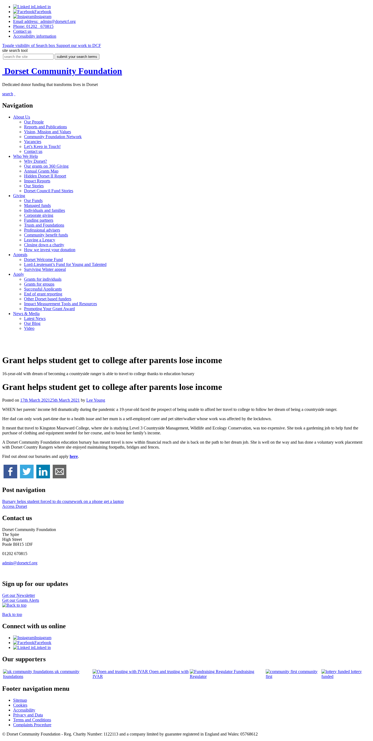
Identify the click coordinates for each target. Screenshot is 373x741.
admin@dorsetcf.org (44, 21)
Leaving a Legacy (39, 240)
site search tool (15, 50)
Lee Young (95, 400)
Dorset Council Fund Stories (48, 190)
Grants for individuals (42, 279)
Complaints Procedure (32, 724)
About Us (21, 117)
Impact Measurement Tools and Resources (60, 303)
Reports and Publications (45, 127)
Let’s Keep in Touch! (42, 146)
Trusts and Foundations (44, 225)
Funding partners (38, 220)
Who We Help (25, 156)
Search (28, 45)
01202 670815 (33, 26)
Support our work (78, 45)
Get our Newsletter (18, 595)
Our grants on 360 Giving (46, 166)
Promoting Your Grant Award (49, 308)
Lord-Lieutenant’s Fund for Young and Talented (65, 264)
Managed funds (37, 205)
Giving (19, 195)
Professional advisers (42, 230)
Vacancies (32, 141)
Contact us (33, 151)
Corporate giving (38, 215)
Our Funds (33, 200)
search (7, 93)
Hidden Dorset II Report (45, 176)
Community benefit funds (46, 235)
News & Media (26, 313)
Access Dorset (14, 506)
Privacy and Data (28, 715)
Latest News (35, 318)
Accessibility (34, 36)
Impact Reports (37, 181)
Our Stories (34, 185)
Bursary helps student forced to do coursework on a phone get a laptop (63, 501)
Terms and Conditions (32, 720)
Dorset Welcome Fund (43, 259)
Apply (18, 274)
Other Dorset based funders (47, 299)
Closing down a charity (44, 244)
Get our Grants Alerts (20, 600)
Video (29, 328)
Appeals (20, 254)
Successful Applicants (43, 289)
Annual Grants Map (41, 171)
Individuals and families (44, 210)
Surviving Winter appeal (45, 269)
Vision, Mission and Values (47, 131)
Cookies (20, 705)
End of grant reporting (43, 294)
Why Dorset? (35, 161)
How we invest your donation (49, 249)
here (74, 456)
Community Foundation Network (53, 136)
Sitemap (20, 700)
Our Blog (32, 323)
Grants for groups (39, 284)
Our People (34, 122)
